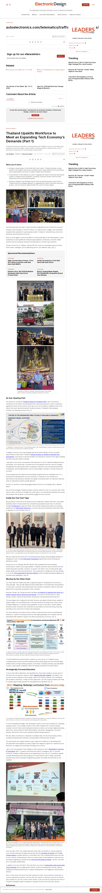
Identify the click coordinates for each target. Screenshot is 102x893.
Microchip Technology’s (31, 559)
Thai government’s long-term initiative (26, 573)
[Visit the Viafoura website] (61, 106)
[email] (41, 42)
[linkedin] (32, 42)
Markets (34, 14)
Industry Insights (11, 128)
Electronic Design (27, 154)
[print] (64, 42)
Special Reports (62, 14)
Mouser (71, 48)
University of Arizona (47, 853)
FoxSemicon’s (16, 506)
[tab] (10, 99)
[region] (35, 102)
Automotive (9, 22)
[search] (10, 5)
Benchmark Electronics (23, 508)
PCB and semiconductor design (41, 859)
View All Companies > (82, 51)
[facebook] (30, 42)
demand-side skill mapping (42, 675)
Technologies (25, 14)
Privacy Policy (48, 889)
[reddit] (38, 42)
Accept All (94, 889)
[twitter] (35, 42)
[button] (7, 5)
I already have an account (35, 118)
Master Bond (72, 45)
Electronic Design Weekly (47, 14)
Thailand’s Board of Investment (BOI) (35, 401)
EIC (60, 569)
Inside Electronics (75, 14)
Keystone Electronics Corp (76, 43)
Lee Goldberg (10, 154)
